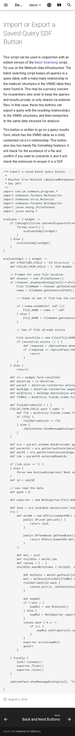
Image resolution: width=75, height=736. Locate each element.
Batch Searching (46, 62)
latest (33, 5)
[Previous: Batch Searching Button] (6, 718)
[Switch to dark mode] (49, 5)
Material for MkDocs (28, 731)
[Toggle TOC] (59, 5)
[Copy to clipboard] (70, 171)
